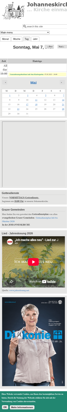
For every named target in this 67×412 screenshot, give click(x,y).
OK (5, 407)
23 (18, 108)
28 (63, 108)
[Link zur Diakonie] (33, 385)
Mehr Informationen (22, 407)
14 (63, 99)
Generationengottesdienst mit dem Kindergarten (27, 74)
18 (36, 104)
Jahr (35, 38)
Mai (33, 83)
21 (63, 104)
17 (27, 104)
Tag (27, 38)
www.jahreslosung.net (19, 290)
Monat (5, 38)
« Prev (50, 46)
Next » (61, 46)
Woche (16, 38)
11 (36, 99)
